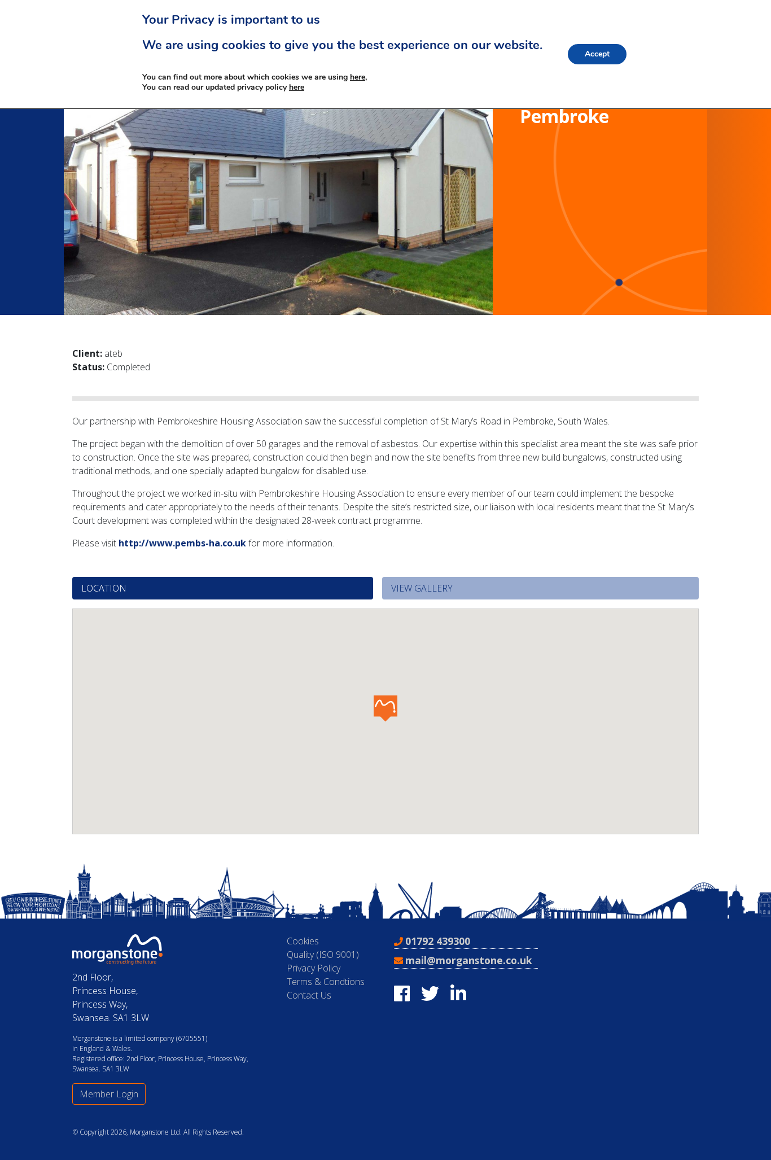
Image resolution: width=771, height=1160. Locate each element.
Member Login (109, 1094)
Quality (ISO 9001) (323, 954)
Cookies (303, 941)
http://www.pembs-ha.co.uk (182, 543)
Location (103, 588)
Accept (597, 54)
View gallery (422, 588)
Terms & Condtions (326, 981)
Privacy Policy (313, 968)
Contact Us (309, 995)
